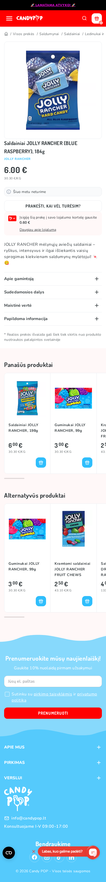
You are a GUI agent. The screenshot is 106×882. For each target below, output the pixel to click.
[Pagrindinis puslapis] (30, 18)
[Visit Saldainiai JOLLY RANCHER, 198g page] (27, 398)
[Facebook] (34, 857)
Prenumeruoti (53, 713)
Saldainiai (72, 34)
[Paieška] (84, 18)
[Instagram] (47, 857)
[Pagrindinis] (6, 34)
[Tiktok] (59, 857)
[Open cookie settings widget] (9, 853)
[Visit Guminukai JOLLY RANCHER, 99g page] (73, 398)
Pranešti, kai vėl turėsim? (53, 206)
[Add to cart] (41, 462)
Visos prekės (23, 34)
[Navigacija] (9, 18)
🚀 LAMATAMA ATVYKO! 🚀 (53, 5)
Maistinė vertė (18, 305)
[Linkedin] (71, 857)
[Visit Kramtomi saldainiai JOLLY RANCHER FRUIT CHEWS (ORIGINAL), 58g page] (73, 529)
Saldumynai (49, 34)
